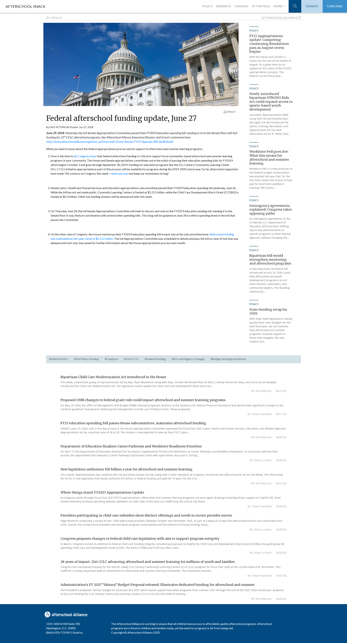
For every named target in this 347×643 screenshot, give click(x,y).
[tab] (58, 359)
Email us (78, 632)
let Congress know (85, 156)
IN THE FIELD (261, 6)
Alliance (279, 17)
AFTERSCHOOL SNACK (26, 6)
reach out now (119, 173)
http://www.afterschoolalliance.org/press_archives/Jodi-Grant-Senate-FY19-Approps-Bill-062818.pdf (109, 141)
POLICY (207, 6)
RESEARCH (223, 6)
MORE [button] (278, 6)
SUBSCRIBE (334, 6)
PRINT (231, 111)
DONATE (312, 6)
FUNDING (241, 6)
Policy (57, 17)
